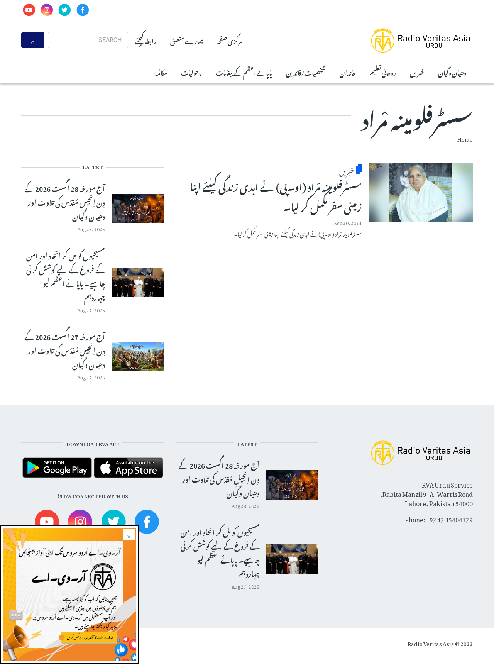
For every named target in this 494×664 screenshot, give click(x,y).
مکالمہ (161, 72)
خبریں (417, 72)
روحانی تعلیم (383, 72)
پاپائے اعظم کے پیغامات (244, 72)
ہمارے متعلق (186, 40)
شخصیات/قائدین (306, 72)
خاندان (348, 72)
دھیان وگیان (452, 72)
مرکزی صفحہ (229, 40)
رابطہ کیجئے (145, 40)
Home (465, 138)
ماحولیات (191, 72)
